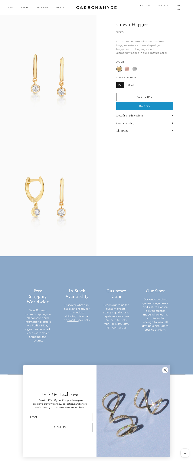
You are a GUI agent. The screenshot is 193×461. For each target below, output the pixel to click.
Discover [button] (41, 7)
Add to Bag (144, 97)
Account (164, 5)
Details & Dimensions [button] (129, 115)
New (10, 7)
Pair (120, 85)
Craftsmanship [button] (125, 123)
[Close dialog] (165, 370)
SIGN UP (60, 427)
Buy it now (144, 106)
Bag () (180, 7)
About (60, 7)
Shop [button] (24, 7)
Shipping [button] (122, 131)
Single (131, 85)
